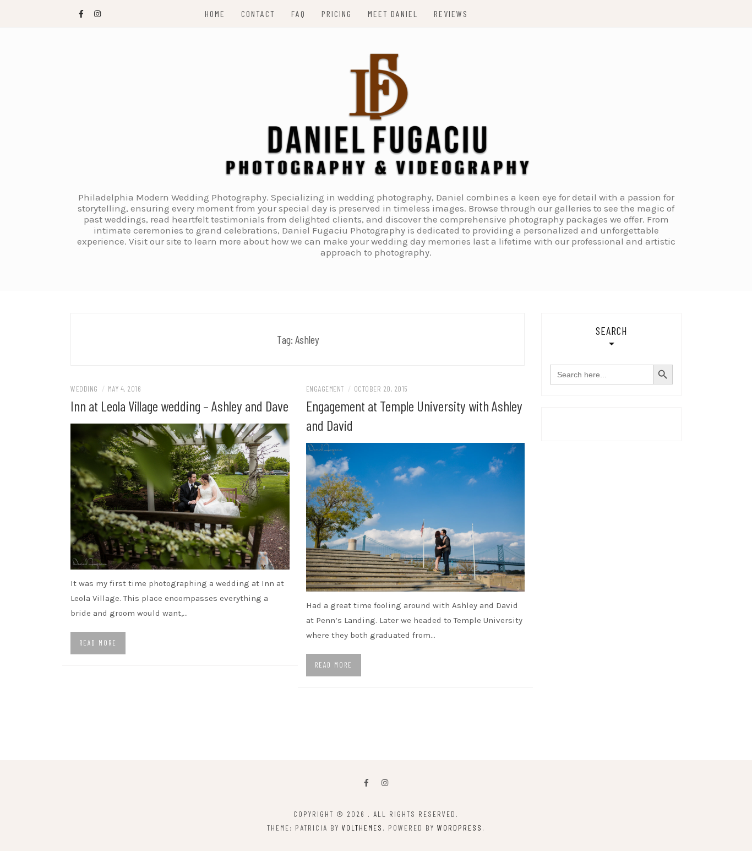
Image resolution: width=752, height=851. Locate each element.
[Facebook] (366, 783)
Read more (98, 642)
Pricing (336, 13)
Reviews (451, 13)
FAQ (298, 13)
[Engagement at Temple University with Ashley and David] (415, 516)
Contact (258, 13)
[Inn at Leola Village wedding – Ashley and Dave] (180, 496)
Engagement (325, 388)
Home (215, 13)
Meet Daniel (393, 13)
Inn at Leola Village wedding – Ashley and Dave (179, 405)
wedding (84, 388)
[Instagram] (385, 783)
